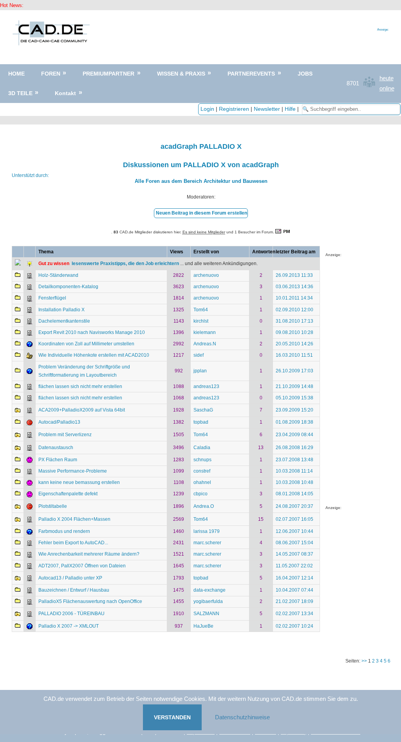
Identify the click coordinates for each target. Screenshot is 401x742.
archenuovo (206, 275)
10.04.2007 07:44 (294, 590)
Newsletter (267, 109)
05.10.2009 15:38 (294, 398)
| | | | (250, 109)
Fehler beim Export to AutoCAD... (73, 542)
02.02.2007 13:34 (294, 613)
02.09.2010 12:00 (294, 309)
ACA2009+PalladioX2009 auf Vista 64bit (81, 410)
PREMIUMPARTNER (108, 73)
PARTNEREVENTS (251, 73)
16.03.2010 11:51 (294, 355)
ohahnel (202, 482)
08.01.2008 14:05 (294, 493)
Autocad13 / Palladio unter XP (70, 578)
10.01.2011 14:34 (294, 298)
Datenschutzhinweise (242, 717)
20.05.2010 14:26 (294, 344)
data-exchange (209, 590)
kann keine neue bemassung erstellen (79, 482)
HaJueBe (203, 626)
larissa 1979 (206, 531)
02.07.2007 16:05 (294, 519)
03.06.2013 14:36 (294, 286)
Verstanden (172, 717)
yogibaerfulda (208, 601)
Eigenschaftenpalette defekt (68, 493)
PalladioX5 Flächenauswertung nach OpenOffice (90, 601)
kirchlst (200, 321)
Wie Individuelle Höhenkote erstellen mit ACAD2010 (93, 355)
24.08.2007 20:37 (294, 506)
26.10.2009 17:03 (294, 371)
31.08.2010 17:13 (294, 321)
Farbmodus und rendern (64, 531)
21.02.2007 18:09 (294, 601)
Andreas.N (204, 344)
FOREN (50, 73)
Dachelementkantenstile (64, 321)
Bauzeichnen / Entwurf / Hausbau (73, 590)
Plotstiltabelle (52, 506)
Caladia (201, 447)
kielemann (204, 332)
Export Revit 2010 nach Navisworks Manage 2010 (91, 332)
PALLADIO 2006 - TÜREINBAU (71, 613)
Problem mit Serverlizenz (65, 434)
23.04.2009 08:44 (294, 434)
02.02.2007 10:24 (294, 626)
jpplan (200, 371)
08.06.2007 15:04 (294, 542)
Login (207, 109)
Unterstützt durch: (30, 175)
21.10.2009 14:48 (294, 386)
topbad (200, 422)
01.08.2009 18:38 (294, 422)
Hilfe (290, 109)
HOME (16, 73)
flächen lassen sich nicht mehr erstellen (80, 386)
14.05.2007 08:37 (294, 554)
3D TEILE (20, 93)
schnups (202, 459)
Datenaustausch (55, 447)
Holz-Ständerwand (58, 275)
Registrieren (234, 109)
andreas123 (206, 386)
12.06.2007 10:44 (294, 531)
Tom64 (200, 309)
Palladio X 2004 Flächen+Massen (74, 519)
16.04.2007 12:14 (294, 578)
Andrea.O (203, 506)
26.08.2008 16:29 (294, 447)
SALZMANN (206, 613)
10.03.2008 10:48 (294, 482)
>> (364, 661)
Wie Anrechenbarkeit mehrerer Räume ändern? (88, 554)
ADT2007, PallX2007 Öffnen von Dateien (82, 566)
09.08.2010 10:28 (294, 332)
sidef (198, 355)
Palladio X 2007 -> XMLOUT (68, 626)
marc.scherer (207, 542)
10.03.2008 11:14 (294, 471)
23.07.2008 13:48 (294, 459)
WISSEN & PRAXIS (181, 73)
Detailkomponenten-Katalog (68, 286)
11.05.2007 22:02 (294, 566)
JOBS (305, 73)
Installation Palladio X (61, 309)
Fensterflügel (52, 298)
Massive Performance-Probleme (72, 471)
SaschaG (203, 410)
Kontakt (65, 93)
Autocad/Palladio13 (59, 422)
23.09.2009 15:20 (294, 410)
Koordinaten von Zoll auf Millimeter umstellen (86, 344)
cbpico (200, 493)
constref (201, 471)
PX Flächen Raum (57, 459)
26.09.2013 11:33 (294, 275)
